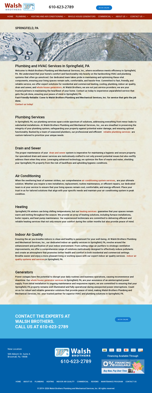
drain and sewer (57, 152)
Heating (50, 382)
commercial (82, 382)
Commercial (104, 17)
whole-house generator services (47, 280)
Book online (104, 8)
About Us (120, 17)
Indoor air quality (65, 382)
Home (10, 17)
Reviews (94, 382)
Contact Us (136, 17)
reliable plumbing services (116, 132)
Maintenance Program (112, 382)
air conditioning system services (98, 180)
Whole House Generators (81, 17)
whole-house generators (49, 87)
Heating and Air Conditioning (47, 17)
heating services (88, 211)
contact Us (131, 382)
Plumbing (21, 17)
